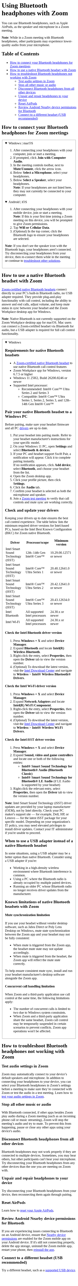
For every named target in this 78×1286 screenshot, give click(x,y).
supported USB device (60, 1270)
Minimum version (61, 542)
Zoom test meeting (34, 498)
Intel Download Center (39, 670)
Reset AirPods (27, 103)
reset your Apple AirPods (36, 1210)
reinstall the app (43, 1249)
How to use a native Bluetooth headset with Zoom (43, 70)
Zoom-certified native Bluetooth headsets (29, 289)
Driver (15, 542)
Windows (15, 342)
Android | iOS (18, 202)
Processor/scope (37, 542)
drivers (24, 428)
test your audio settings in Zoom (23, 1096)
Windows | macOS (21, 143)
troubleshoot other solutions (42, 260)
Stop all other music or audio (37, 85)
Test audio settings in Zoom (36, 81)
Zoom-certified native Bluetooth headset (42, 363)
